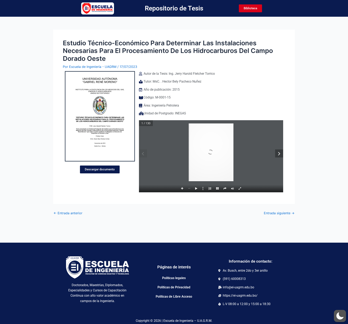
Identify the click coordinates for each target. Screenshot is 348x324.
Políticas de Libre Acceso (174, 296)
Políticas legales (174, 278)
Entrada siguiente (279, 213)
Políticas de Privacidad (173, 287)
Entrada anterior (68, 213)
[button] (340, 316)
